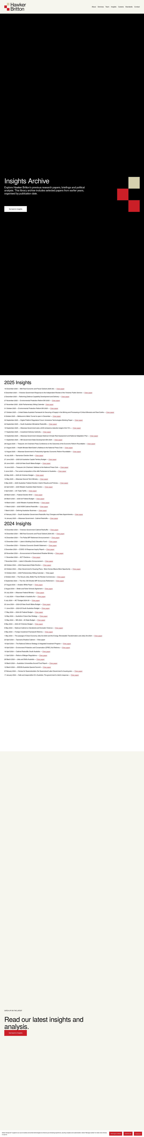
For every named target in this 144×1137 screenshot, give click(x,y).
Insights (113, 7)
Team (107, 7)
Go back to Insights (15, 209)
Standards (129, 7)
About (94, 7)
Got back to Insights (15, 1033)
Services (101, 7)
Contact (137, 7)
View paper (60, 389)
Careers (121, 7)
